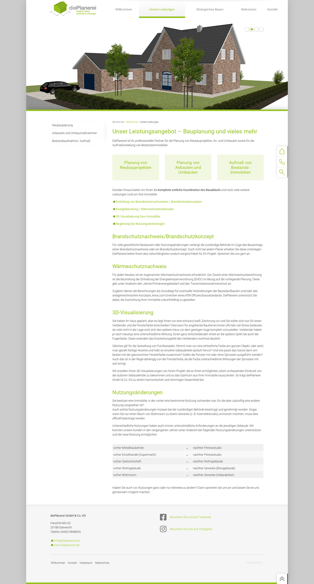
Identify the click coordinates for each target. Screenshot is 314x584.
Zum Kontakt (281, 162)
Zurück (104, 55)
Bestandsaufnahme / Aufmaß (71, 141)
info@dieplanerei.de (67, 540)
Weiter (209, 55)
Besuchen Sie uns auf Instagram (191, 529)
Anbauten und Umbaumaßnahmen (74, 133)
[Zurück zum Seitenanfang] (282, 579)
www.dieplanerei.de (67, 545)
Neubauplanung (62, 125)
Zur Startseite (282, 151)
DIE (254, 562)
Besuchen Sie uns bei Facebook (190, 517)
